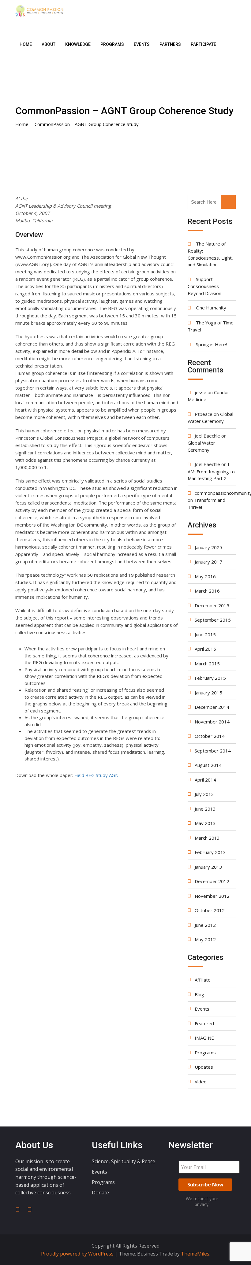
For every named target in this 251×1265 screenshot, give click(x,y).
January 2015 (208, 693)
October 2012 (210, 910)
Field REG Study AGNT (98, 775)
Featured (204, 1023)
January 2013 (208, 867)
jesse (200, 392)
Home (26, 44)
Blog (199, 994)
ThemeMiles (195, 1253)
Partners (170, 44)
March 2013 (207, 838)
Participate (203, 44)
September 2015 (213, 620)
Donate (100, 1192)
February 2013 (210, 852)
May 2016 (205, 576)
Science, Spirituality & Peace (123, 1161)
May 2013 (205, 823)
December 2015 (212, 605)
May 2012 (205, 939)
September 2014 (213, 751)
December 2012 (212, 881)
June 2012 (205, 925)
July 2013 (204, 794)
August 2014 (208, 765)
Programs (112, 44)
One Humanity (211, 308)
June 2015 (205, 634)
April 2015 (205, 649)
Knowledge (78, 44)
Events (142, 44)
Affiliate (203, 980)
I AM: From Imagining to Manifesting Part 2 (211, 471)
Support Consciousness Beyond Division (204, 286)
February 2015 (210, 678)
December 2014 (212, 707)
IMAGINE (204, 1038)
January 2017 (208, 562)
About (48, 44)
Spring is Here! (211, 344)
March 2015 (207, 663)
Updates (204, 1067)
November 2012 (212, 896)
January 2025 (208, 547)
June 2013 (205, 809)
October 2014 (210, 736)
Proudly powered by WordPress (78, 1253)
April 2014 (205, 780)
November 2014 (212, 722)
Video (201, 1081)
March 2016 (207, 591)
